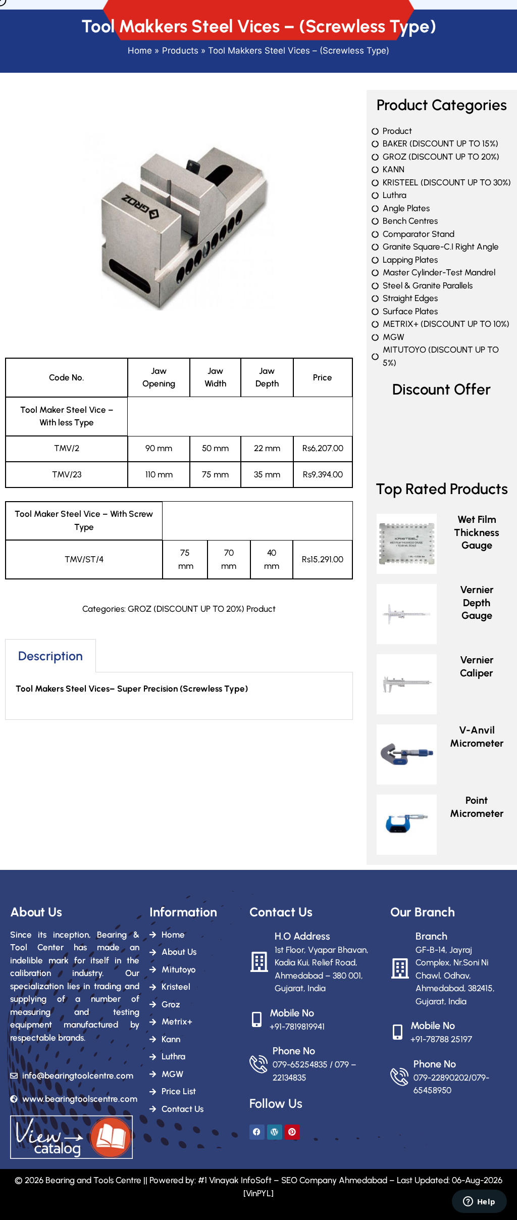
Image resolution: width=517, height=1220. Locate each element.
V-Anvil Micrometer (477, 736)
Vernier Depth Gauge (477, 602)
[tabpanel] (179, 696)
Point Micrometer (477, 806)
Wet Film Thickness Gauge (476, 532)
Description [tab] (50, 655)
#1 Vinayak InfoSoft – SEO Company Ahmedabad (292, 1180)
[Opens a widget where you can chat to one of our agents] (479, 1202)
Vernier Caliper (477, 666)
